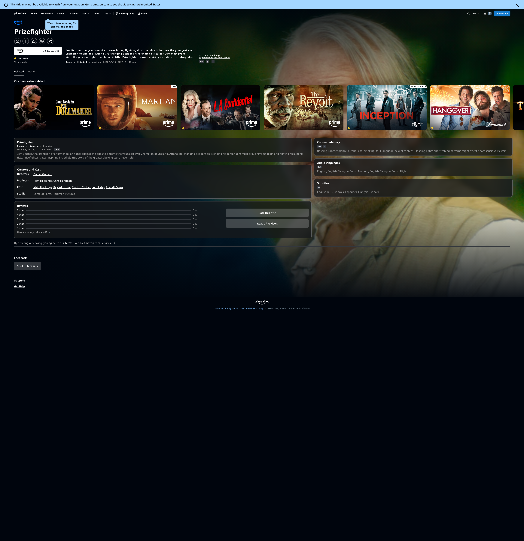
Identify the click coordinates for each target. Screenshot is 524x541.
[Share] (50, 41)
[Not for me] (42, 41)
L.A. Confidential (220, 107)
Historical (82, 62)
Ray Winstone (206, 57)
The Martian (137, 107)
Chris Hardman (62, 180)
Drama (69, 62)
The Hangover (470, 107)
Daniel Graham (42, 174)
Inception (387, 107)
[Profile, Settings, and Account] (490, 13)
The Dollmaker (54, 107)
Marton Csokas (222, 57)
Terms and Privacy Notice (226, 308)
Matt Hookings (212, 55)
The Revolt (303, 107)
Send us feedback (248, 308)
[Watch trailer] (17, 41)
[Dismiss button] (517, 5)
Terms (68, 243)
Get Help (19, 286)
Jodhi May (98, 187)
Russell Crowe (114, 187)
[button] (33, 232)
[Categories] (484, 13)
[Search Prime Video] (468, 13)
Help (261, 308)
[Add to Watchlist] (25, 41)
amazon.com (101, 4)
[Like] (34, 41)
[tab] (19, 71)
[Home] (20, 13)
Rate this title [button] (267, 212)
